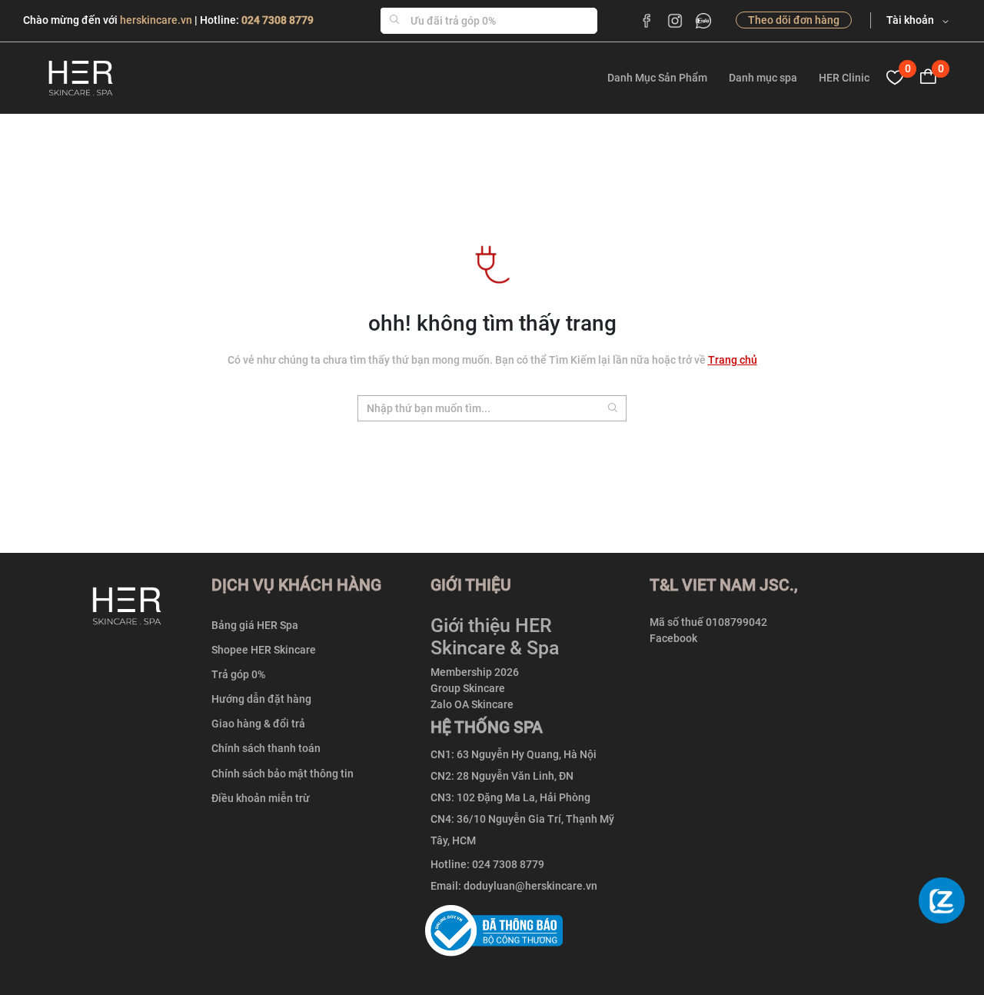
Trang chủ (732, 360)
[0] (895, 78)
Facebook (673, 638)
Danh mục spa (763, 78)
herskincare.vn (157, 20)
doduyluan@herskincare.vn (530, 886)
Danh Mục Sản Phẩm (657, 78)
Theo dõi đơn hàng (793, 20)
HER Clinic (844, 78)
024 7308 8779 (277, 20)
